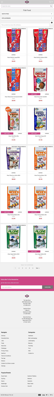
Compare (13, 54)
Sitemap (3, 366)
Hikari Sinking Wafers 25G (40, 214)
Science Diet (4, 386)
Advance (30, 378)
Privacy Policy (4, 350)
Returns (3, 361)
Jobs (2, 340)
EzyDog (3, 378)
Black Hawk (30, 383)
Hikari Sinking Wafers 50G (13, 214)
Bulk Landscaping (32, 338)
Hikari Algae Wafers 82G (40, 254)
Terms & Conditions (6, 355)
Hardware (30, 335)
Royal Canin (4, 376)
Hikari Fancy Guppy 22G (40, 136)
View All (30, 386)
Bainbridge (4, 383)
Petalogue (3, 348)
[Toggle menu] (2, 2)
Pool (29, 348)
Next (37, 268)
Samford (3, 353)
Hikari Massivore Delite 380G (13, 175)
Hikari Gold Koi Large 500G (13, 57)
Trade (2, 343)
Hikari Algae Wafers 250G (13, 254)
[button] (52, 22)
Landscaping (31, 340)
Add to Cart (34, 94)
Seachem (30, 381)
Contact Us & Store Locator (8, 363)
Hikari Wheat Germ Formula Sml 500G (13, 96)
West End (3, 345)
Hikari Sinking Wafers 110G (40, 175)
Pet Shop (30, 345)
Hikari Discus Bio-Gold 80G (40, 96)
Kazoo (2, 381)
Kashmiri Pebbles (32, 376)
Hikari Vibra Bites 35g (13, 136)
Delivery (3, 335)
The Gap (3, 358)
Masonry (30, 343)
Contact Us (31, 353)
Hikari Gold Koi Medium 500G (40, 57)
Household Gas (5, 338)
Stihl (29, 350)
